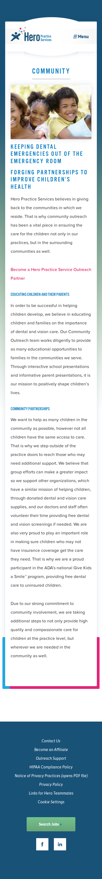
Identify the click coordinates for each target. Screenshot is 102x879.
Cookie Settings (51, 802)
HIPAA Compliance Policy (51, 767)
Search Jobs (49, 824)
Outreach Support (51, 758)
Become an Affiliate (51, 749)
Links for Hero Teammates (51, 793)
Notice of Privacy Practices (51, 776)
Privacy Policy (51, 784)
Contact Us (51, 741)
